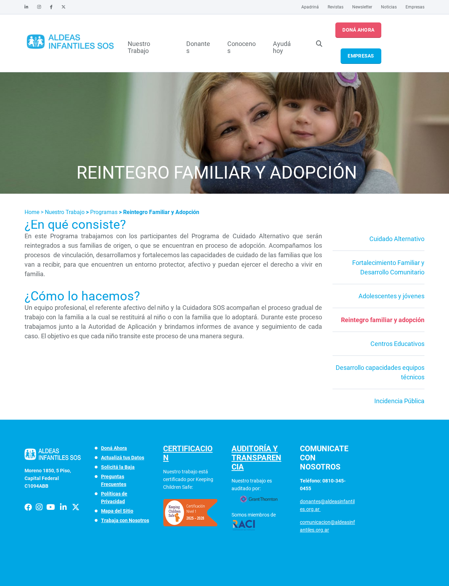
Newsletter (362, 7)
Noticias (389, 7)
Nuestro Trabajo (139, 46)
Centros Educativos (397, 343)
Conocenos (241, 46)
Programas (104, 212)
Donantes (198, 46)
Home (33, 212)
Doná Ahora (358, 30)
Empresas (415, 7)
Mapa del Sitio (117, 511)
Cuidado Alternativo (396, 238)
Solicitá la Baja (118, 467)
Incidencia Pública (399, 401)
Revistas (335, 7)
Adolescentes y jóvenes (391, 296)
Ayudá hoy (282, 46)
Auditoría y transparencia (256, 457)
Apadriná (310, 7)
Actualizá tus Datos (122, 457)
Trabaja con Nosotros (125, 520)
